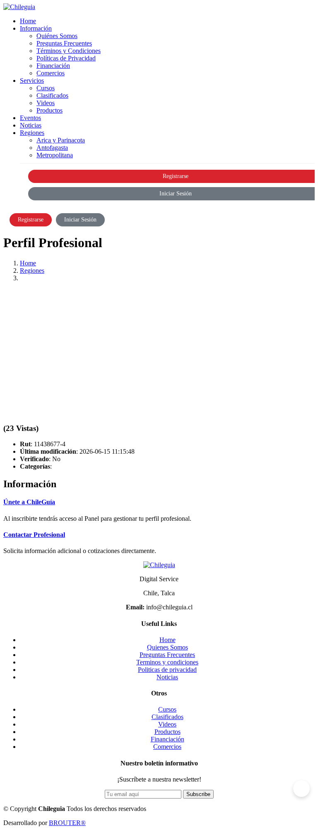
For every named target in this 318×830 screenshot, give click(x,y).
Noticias (30, 125)
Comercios (50, 73)
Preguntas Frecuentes (64, 43)
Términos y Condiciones (68, 50)
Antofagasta (52, 147)
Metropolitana (54, 155)
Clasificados (52, 95)
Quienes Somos (167, 647)
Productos (49, 110)
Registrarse (30, 220)
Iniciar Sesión (80, 220)
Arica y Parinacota (60, 140)
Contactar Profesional (34, 534)
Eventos (30, 117)
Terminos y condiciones (167, 662)
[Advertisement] (159, 346)
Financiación (53, 65)
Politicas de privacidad (167, 669)
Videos (45, 102)
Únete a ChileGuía (29, 501)
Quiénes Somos (56, 35)
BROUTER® (67, 822)
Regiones (32, 270)
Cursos (45, 87)
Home (28, 20)
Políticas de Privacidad (66, 58)
